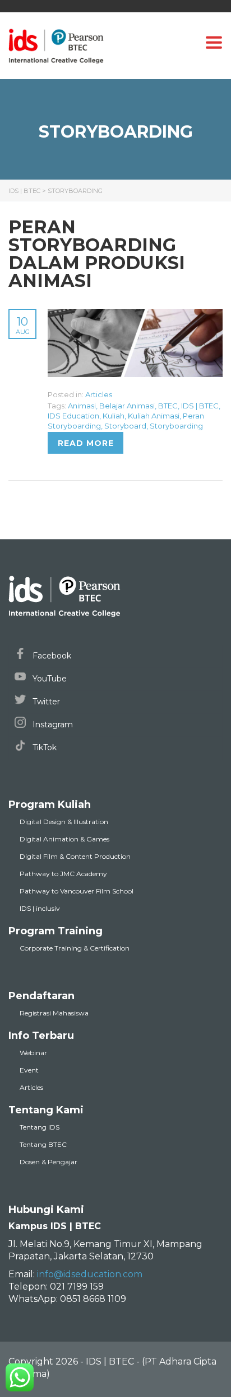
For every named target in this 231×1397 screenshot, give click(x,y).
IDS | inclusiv (40, 908)
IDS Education (73, 415)
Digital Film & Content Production (75, 856)
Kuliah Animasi (153, 415)
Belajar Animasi (127, 405)
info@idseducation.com (89, 1274)
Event (29, 1070)
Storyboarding (176, 425)
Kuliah (113, 415)
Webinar (33, 1052)
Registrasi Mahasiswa (54, 1013)
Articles (98, 394)
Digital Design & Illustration (64, 821)
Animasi (82, 405)
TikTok (43, 747)
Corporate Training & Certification (75, 948)
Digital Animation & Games (64, 839)
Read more (86, 443)
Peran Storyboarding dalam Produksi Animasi (96, 253)
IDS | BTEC (200, 405)
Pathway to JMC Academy (63, 873)
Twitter (45, 702)
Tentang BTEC (43, 1144)
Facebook (50, 656)
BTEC (168, 405)
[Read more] (135, 315)
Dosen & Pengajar (48, 1162)
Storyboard (125, 425)
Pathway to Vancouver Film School (76, 891)
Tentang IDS (39, 1127)
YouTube (48, 679)
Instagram (51, 724)
